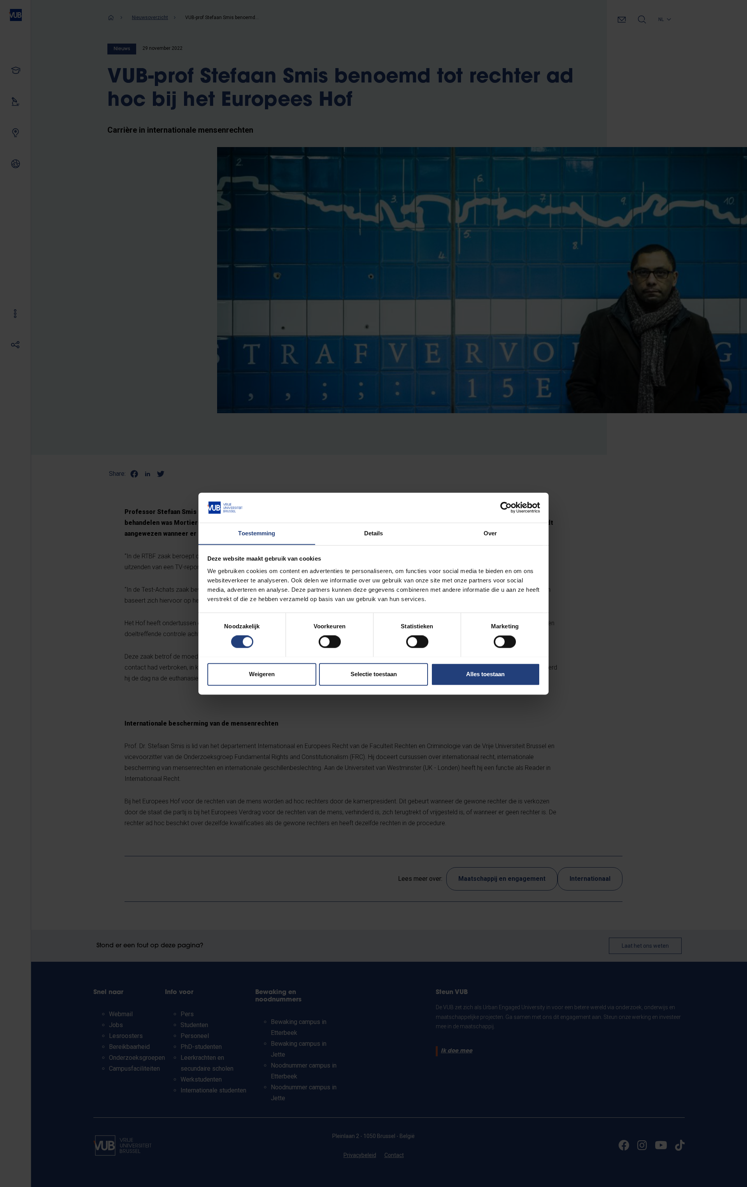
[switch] (330, 641)
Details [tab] (373, 533)
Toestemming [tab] (256, 533)
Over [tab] (490, 533)
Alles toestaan (485, 674)
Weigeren (262, 674)
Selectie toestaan (374, 674)
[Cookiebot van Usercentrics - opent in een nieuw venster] (506, 507)
